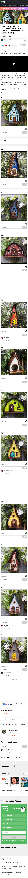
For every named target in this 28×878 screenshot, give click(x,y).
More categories (7, 827)
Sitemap (9, 868)
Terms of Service (5, 874)
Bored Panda (6, 859)
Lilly (4, 672)
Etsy (7, 92)
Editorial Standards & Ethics (7, 872)
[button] (23, 773)
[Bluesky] (10, 862)
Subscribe (14, 837)
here (10, 86)
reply (9, 340)
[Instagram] (4, 862)
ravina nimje (6, 749)
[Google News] (17, 862)
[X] (8, 862)
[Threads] (13, 862)
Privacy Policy (18, 872)
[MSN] (15, 862)
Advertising (14, 866)
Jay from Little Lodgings (9, 39)
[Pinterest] (6, 862)
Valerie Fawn (6, 337)
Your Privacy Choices (6, 866)
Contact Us (4, 868)
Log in (25, 1)
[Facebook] (2, 862)
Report (26, 221)
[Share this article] (26, 101)
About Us (21, 866)
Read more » (14, 735)
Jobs (25, 866)
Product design (5, 713)
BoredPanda (7, 2)
